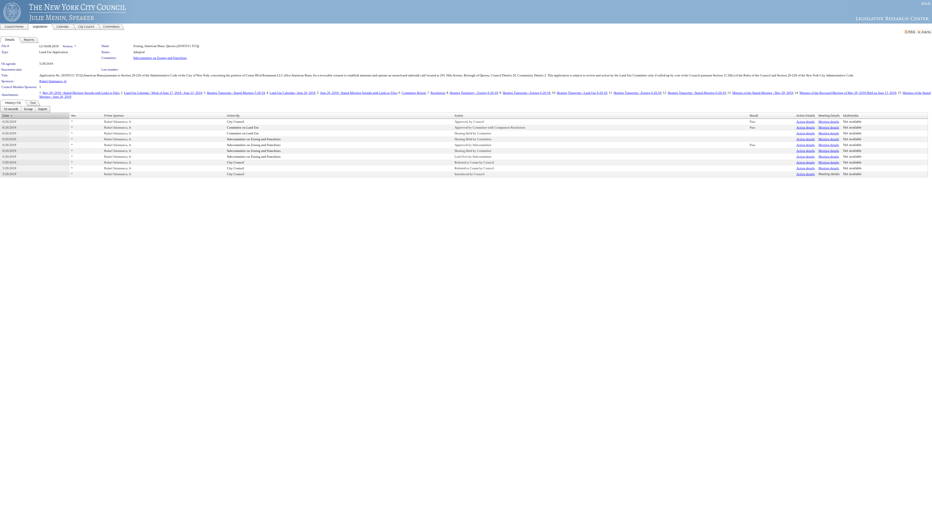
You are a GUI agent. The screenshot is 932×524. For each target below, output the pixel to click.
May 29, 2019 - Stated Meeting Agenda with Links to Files (80, 93)
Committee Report (414, 93)
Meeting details (828, 121)
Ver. (73, 116)
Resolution (438, 93)
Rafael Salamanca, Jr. (53, 81)
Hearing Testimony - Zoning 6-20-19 (474, 93)
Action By (233, 116)
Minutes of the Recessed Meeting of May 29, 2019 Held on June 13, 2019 (847, 93)
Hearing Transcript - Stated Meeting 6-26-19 (697, 93)
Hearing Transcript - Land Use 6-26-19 (582, 93)
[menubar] (25, 109)
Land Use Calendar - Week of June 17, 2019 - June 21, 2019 (163, 93)
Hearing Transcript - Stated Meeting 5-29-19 (236, 93)
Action (459, 116)
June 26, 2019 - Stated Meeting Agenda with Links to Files (358, 93)
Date (5, 116)
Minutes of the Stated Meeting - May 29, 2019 (762, 93)
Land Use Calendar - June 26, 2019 (293, 93)
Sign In (926, 3)
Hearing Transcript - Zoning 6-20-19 (637, 93)
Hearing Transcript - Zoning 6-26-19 (526, 93)
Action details (805, 121)
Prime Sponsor (114, 116)
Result (754, 116)
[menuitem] (11, 109)
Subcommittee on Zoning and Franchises (160, 58)
